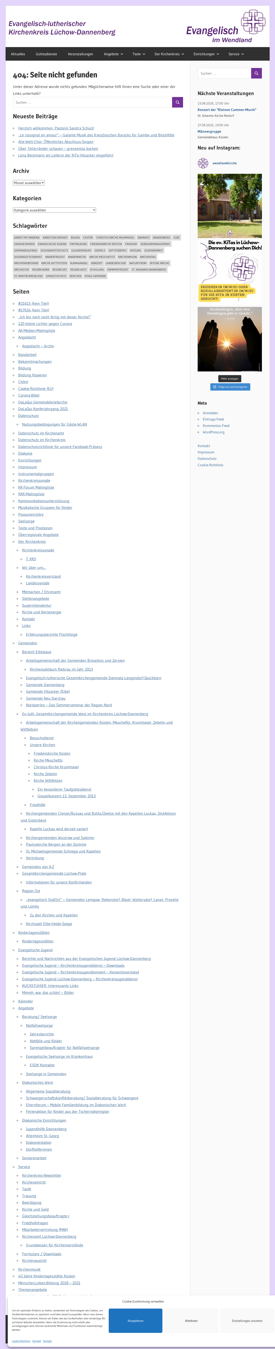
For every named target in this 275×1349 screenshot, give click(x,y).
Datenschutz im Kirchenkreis (42, 439)
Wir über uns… (34, 567)
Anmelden (210, 413)
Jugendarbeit (153, 250)
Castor (88, 237)
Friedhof (131, 244)
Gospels (100, 250)
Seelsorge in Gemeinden (46, 1074)
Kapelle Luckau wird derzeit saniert (59, 829)
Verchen (75, 276)
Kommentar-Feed (216, 425)
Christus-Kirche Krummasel (115, 237)
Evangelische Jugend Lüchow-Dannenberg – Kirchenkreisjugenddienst (80, 979)
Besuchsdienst (42, 738)
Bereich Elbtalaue (36, 652)
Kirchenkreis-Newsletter (41, 1175)
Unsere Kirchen (42, 744)
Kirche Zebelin (45, 774)
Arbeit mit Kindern (27, 237)
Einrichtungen (204, 54)
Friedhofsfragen (35, 1223)
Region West (78, 269)
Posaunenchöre (31, 514)
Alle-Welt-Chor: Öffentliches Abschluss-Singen (55, 141)
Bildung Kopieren (32, 375)
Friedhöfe (37, 804)
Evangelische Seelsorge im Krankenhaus (59, 1056)
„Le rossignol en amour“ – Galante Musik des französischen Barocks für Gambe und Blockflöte (96, 135)
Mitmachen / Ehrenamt (41, 592)
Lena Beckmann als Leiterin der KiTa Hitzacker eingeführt (65, 155)
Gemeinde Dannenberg (45, 684)
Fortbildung (78, 244)
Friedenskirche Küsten (106, 244)
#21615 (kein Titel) (33, 303)
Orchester (21, 269)
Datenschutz (28, 415)
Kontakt (36, 1340)
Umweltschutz (56, 276)
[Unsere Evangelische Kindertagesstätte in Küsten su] (230, 272)
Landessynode (37, 583)
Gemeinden (27, 643)
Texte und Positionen (35, 528)
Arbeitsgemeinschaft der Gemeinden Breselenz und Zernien (75, 660)
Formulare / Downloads (41, 1254)
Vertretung (35, 858)
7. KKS (31, 559)
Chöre (23, 381)
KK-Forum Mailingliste (36, 487)
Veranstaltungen (80, 54)
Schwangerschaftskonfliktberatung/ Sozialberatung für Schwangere (82, 1098)
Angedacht (27, 337)
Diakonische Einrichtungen (44, 1120)
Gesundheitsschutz (54, 250)
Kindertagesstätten (34, 932)
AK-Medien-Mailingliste (36, 330)
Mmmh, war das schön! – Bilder (48, 992)
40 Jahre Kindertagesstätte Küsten (46, 1276)
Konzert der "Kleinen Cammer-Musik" (227, 109)
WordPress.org (214, 432)
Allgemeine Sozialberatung (48, 1091)
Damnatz (144, 237)
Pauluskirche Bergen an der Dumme (56, 844)
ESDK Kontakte (42, 1065)
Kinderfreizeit (55, 257)
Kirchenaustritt (34, 1260)
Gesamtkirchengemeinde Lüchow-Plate (54, 873)
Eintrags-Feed (213, 419)
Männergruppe (209, 131)
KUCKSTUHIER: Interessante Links (50, 985)
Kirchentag (148, 257)
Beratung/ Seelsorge (39, 1016)
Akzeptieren (136, 1321)
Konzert (96, 263)
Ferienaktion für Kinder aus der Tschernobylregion (67, 1111)
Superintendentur (37, 605)
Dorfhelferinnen (39, 1149)
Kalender (25, 1001)
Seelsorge (26, 521)
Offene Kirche (159, 263)
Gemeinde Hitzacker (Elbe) (48, 691)
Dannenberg (161, 237)
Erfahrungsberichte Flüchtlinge (52, 634)
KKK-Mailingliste (31, 494)
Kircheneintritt (34, 1182)
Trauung (29, 1195)
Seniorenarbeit (34, 1158)
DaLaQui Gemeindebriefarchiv (42, 402)
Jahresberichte (42, 1034)
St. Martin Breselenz (28, 276)
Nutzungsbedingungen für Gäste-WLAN (54, 424)
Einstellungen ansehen (247, 1321)
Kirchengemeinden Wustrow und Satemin (60, 837)
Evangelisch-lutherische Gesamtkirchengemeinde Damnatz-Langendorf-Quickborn (93, 678)
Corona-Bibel (29, 395)
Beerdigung (31, 1202)
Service (234, 54)
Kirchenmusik (127, 257)
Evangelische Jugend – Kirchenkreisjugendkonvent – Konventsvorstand (80, 972)
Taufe (26, 1189)
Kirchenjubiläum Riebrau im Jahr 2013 (61, 669)
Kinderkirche (77, 257)
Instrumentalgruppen (36, 473)
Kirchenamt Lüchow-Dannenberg (49, 1236)
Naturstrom (138, 263)
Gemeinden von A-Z (38, 866)
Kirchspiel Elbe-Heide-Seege (49, 923)
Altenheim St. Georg (42, 1135)
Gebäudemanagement (155, 244)
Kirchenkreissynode (34, 480)
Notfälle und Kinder (46, 1041)
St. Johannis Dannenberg (149, 269)
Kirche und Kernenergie (41, 612)
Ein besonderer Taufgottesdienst (64, 789)
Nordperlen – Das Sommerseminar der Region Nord (69, 705)
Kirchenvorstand (26, 263)
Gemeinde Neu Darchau (46, 698)
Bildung (24, 368)
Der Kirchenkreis (167, 54)
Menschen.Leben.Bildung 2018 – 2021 (49, 1283)
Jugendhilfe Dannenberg (46, 1129)
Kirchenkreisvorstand (43, 576)
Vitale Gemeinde (95, 276)
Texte (137, 54)
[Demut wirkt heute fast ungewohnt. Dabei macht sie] (230, 339)
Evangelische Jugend (52, 244)
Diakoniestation (38, 1142)
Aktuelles (18, 54)
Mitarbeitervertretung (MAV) (45, 1229)
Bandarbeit (27, 354)
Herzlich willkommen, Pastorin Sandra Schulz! (56, 128)
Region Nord (40, 269)
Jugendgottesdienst (28, 257)
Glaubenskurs (81, 250)
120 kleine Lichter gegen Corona (45, 323)
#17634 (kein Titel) (33, 310)
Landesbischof (116, 263)
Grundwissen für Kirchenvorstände (54, 1245)
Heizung (135, 250)
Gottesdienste (46, 54)
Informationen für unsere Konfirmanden (59, 882)
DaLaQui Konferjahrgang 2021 (43, 409)
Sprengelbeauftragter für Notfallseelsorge (64, 1047)
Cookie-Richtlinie (21, 1340)
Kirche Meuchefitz (102, 257)
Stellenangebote (35, 598)
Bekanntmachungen (35, 361)
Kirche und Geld (35, 1209)
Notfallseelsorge (39, 1025)
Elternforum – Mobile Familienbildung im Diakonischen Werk (76, 1105)
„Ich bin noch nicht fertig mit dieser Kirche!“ (54, 317)
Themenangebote (32, 1289)
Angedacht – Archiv (38, 346)
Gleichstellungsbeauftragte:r (45, 1216)
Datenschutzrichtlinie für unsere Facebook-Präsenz (60, 446)
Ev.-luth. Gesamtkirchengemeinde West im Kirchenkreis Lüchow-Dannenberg (85, 713)
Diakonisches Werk (37, 1082)
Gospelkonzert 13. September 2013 (67, 796)
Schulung (97, 269)
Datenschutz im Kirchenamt (41, 433)
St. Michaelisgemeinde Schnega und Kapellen (63, 851)
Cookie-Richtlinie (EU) (35, 388)
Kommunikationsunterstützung (43, 501)
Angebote (111, 54)
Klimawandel (79, 263)
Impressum (27, 467)
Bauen (75, 237)
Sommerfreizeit (117, 269)
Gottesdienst (117, 250)
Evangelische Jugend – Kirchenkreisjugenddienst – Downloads (73, 965)
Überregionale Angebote (38, 534)
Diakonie (25, 453)
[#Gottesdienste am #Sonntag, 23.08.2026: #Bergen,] (230, 206)
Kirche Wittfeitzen (54, 263)
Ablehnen (191, 1321)
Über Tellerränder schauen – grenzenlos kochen (58, 148)
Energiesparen (24, 244)
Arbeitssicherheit (55, 237)
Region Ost (59, 269)
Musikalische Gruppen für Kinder (45, 507)
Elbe (177, 237)
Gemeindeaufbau (25, 250)
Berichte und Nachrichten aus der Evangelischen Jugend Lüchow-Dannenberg (86, 958)
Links (26, 625)
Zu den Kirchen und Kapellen (54, 915)
